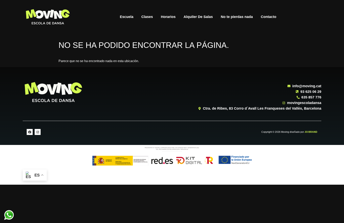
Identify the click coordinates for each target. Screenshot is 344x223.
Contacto (268, 17)
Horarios (168, 17)
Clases (147, 17)
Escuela (126, 17)
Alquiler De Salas (198, 17)
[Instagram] (38, 132)
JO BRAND (311, 132)
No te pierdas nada (237, 17)
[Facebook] (30, 132)
